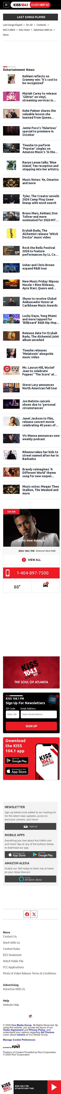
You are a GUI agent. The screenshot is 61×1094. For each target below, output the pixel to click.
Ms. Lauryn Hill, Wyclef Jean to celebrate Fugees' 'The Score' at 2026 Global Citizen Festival (38, 371)
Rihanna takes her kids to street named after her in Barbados (40, 455)
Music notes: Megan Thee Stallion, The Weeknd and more (40, 490)
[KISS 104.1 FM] (30, 4)
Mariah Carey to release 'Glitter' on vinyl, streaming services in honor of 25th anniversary (40, 97)
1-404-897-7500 (33, 572)
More (6, 34)
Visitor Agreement (13, 1029)
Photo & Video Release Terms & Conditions (29, 973)
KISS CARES (9, 30)
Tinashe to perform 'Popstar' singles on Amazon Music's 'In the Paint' (38, 148)
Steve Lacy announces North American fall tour (39, 386)
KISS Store (24, 30)
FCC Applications (13, 967)
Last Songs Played (12, 25)
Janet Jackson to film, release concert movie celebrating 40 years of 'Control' (39, 422)
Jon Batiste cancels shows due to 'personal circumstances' (38, 404)
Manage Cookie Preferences (19, 1039)
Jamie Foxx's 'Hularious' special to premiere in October (39, 131)
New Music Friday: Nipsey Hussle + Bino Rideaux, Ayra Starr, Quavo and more (40, 285)
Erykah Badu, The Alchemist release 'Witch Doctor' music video (40, 234)
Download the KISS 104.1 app (15, 745)
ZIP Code (10, 708)
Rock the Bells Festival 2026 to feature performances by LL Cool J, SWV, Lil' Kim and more (40, 251)
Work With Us (11, 942)
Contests (41, 25)
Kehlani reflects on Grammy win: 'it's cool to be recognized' (39, 79)
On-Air (29, 25)
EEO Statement (12, 954)
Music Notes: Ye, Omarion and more (40, 181)
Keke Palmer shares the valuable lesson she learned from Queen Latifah (39, 114)
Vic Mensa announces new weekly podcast (41, 437)
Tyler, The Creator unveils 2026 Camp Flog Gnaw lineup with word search (40, 199)
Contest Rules (11, 948)
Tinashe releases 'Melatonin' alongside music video (37, 354)
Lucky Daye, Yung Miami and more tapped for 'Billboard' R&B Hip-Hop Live (39, 319)
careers (21, 1034)
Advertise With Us (43, 30)
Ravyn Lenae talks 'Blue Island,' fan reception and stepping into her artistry (40, 166)
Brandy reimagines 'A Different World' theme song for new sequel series (39, 472)
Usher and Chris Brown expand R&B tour (38, 266)
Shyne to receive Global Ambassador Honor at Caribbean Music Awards (40, 302)
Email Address (28, 708)
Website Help (11, 1004)
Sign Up (31, 726)
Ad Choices (47, 1032)
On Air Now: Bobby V (31, 540)
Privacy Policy (37, 1029)
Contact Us (10, 936)
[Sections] (6, 5)
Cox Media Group (22, 1025)
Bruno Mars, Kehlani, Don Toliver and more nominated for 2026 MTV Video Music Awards (40, 216)
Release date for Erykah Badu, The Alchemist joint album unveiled (40, 336)
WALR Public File (13, 961)
